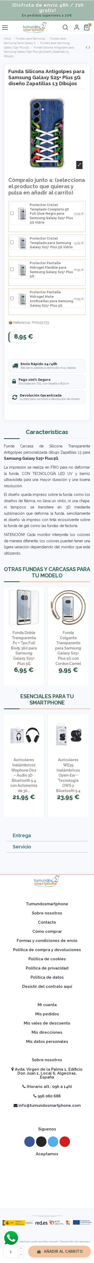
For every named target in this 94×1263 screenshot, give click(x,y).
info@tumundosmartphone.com (49, 1105)
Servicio (22, 846)
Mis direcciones (47, 1032)
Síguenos (47, 1129)
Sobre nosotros (47, 913)
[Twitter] (53, 1141)
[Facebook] (29, 1141)
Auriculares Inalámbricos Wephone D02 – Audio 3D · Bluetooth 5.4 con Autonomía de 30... (23, 775)
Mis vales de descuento (47, 1023)
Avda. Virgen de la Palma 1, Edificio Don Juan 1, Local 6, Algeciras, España (48, 1073)
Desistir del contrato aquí (47, 986)
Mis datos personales (47, 1041)
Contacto (47, 922)
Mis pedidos (47, 1014)
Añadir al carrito (63, 1251)
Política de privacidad (47, 968)
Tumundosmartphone (47, 904)
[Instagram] (41, 1141)
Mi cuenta (47, 1004)
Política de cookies (47, 959)
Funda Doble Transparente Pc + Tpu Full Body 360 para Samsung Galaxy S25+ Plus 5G (24, 648)
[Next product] (89, 47)
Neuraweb (50, 1242)
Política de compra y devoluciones (47, 949)
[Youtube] (65, 1141)
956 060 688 (49, 1096)
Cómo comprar (47, 931)
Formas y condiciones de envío (47, 940)
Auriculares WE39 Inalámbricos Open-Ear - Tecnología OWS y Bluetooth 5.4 (68, 775)
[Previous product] (87, 47)
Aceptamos (47, 1154)
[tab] (47, 835)
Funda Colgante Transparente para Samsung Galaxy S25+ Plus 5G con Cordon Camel (68, 648)
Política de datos (47, 977)
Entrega (22, 835)
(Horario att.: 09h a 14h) (49, 1086)
